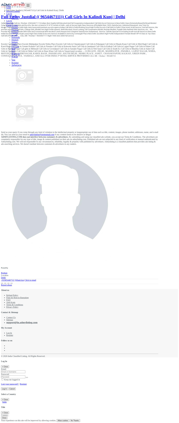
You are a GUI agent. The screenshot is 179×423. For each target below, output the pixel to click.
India (4, 402)
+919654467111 (8, 280)
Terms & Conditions (14, 305)
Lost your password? (10, 384)
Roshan (4, 273)
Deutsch (15, 40)
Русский (15, 47)
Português (16, 37)
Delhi (3, 278)
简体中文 (16, 54)
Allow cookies (63, 421)
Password (5, 374)
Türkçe (14, 44)
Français (15, 30)
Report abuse (6, 285)
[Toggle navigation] (28, 5)
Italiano (15, 42)
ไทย (13, 60)
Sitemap (9, 320)
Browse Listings (13, 11)
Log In (14, 16)
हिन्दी (13, 49)
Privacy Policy (12, 307)
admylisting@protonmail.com (42, 134)
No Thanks (75, 421)
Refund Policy (12, 295)
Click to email (30, 280)
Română (15, 63)
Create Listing (12, 25)
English (15, 28)
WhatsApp (19, 280)
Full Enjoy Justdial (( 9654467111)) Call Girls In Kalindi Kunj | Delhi (63, 16)
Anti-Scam (10, 302)
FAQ (8, 300)
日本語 (15, 57)
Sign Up (15, 18)
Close (4, 418)
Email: (3, 369)
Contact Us (11, 317)
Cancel (12, 389)
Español (15, 32)
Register (9, 335)
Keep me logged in (12, 380)
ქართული (16, 65)
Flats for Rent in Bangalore (17, 298)
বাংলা (13, 52)
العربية (14, 35)
